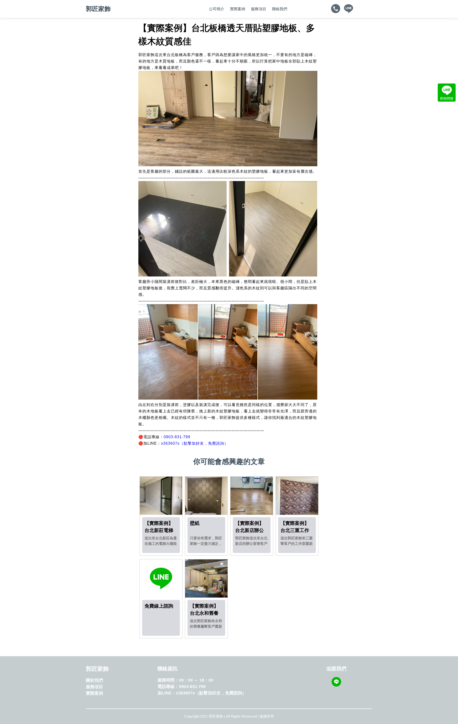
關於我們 (94, 680)
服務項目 (258, 9)
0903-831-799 (177, 437)
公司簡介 (216, 9)
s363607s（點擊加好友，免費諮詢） (194, 443)
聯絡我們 (279, 9)
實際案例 (237, 9)
